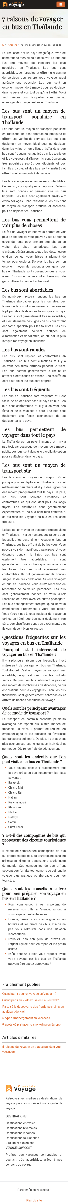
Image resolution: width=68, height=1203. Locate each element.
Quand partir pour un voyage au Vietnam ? (29, 994)
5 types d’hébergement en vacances (26, 1018)
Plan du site (34, 1200)
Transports (11, 45)
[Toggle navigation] (60, 4)
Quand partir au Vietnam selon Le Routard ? (30, 1000)
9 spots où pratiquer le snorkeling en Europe (31, 1024)
